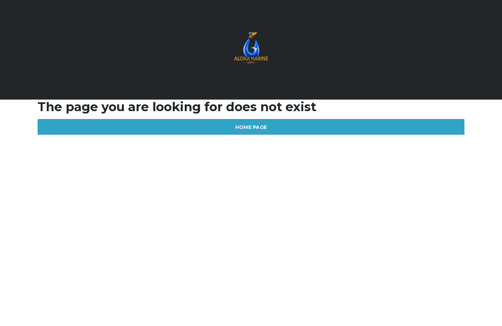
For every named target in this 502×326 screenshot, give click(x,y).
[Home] (251, 49)
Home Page (251, 127)
